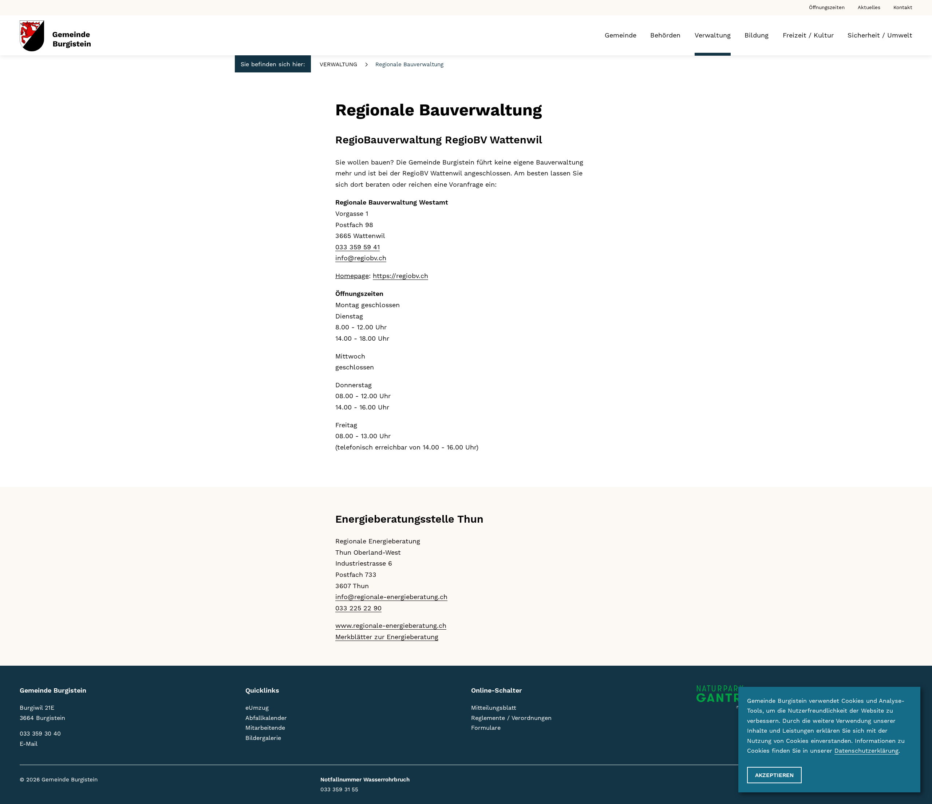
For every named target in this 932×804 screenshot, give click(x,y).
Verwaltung (713, 35)
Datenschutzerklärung (866, 750)
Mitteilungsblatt (493, 707)
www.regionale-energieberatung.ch (390, 625)
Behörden (665, 35)
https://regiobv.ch (400, 276)
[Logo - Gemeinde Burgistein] (55, 35)
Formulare (486, 727)
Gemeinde (620, 35)
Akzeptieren (774, 775)
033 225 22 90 (358, 608)
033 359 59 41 (357, 247)
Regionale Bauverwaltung (409, 64)
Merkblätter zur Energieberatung (386, 637)
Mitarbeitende (265, 727)
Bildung (757, 35)
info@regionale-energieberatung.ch (391, 597)
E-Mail (28, 743)
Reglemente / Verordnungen (511, 717)
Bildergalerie (263, 737)
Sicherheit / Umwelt (880, 35)
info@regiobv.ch (360, 258)
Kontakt (902, 7)
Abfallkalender (266, 717)
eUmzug (257, 707)
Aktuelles (869, 7)
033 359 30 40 (40, 733)
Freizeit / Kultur (808, 35)
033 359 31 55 (339, 789)
